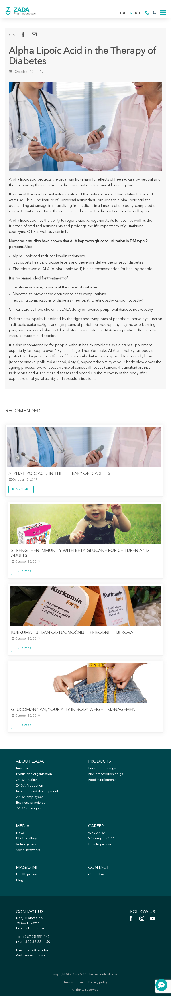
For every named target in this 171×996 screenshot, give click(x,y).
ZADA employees (29, 797)
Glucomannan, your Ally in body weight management (74, 710)
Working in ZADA (101, 838)
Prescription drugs (102, 768)
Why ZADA (97, 833)
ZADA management (31, 808)
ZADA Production (29, 785)
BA (122, 13)
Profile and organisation (34, 774)
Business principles (30, 803)
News (20, 833)
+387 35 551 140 (36, 937)
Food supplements (102, 780)
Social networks (28, 850)
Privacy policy (98, 982)
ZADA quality (26, 780)
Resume (22, 768)
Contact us (96, 874)
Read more (21, 489)
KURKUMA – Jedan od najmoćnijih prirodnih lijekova (72, 632)
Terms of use (73, 982)
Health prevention (29, 874)
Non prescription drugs (105, 774)
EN (130, 13)
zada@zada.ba (37, 950)
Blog (19, 880)
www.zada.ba (35, 955)
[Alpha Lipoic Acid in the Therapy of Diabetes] (34, 34)
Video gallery (26, 844)
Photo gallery (26, 838)
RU (137, 13)
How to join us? (100, 844)
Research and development (37, 791)
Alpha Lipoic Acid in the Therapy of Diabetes (59, 473)
